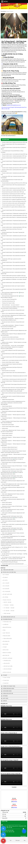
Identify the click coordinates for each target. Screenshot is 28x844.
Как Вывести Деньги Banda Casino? (9, 447)
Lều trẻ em (5, 597)
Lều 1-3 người (6, 583)
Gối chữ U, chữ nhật (7, 658)
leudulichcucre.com (17, 105)
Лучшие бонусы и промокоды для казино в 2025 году (13, 193)
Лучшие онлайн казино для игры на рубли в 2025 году (13, 275)
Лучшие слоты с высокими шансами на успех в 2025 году (14, 360)
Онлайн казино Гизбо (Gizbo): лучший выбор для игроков (14, 524)
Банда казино (5, 428)
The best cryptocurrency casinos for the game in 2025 (13, 205)
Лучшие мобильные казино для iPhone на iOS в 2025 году (14, 182)
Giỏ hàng (5, 695)
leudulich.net (9, 105)
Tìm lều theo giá (7, 599)
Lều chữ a (5, 580)
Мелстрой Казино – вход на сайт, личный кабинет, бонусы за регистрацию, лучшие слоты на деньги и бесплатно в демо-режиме (12, 347)
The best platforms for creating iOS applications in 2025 (13, 199)
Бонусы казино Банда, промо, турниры (10, 426)
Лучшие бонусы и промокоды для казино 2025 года (13, 188)
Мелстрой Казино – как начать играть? (10, 304)
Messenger (18, 840)
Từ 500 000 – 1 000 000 (8, 605)
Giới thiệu (5, 698)
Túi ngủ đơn (6, 680)
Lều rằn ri (5, 577)
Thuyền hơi (5, 624)
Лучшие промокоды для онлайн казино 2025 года (13, 191)
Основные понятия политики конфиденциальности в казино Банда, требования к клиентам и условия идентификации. (13, 403)
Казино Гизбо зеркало (7, 502)
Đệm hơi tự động (7, 652)
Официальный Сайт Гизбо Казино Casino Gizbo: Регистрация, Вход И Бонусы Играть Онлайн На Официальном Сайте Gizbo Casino (12, 472)
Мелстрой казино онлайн (7, 328)
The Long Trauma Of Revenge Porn (9, 299)
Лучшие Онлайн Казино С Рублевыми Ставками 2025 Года (14, 213)
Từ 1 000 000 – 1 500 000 (9, 607)
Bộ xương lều (6, 641)
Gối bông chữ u (7, 660)
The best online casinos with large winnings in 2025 (12, 195)
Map (24, 840)
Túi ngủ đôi (5, 683)
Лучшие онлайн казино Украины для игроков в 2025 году (14, 142)
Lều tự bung (6, 574)
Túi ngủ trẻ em (6, 677)
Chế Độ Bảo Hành (7, 691)
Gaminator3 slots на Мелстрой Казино (10, 337)
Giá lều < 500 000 (7, 602)
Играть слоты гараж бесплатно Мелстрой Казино (13, 313)
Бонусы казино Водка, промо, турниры (10, 362)
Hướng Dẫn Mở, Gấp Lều (9, 616)
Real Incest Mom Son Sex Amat (8, 370)
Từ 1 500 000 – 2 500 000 (9, 610)
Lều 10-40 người (6, 591)
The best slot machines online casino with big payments (13, 203)
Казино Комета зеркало (7, 433)
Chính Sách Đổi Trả (8, 693)
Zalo (10, 840)
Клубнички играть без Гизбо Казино (10, 497)
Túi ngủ (5, 647)
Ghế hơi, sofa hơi (7, 672)
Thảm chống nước (7, 638)
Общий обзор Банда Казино (8, 399)
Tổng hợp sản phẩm (8, 569)
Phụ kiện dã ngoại (7, 619)
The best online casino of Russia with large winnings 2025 (14, 197)
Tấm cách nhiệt (6, 635)
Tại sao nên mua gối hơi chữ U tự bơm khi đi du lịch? (13, 563)
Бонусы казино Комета (7, 435)
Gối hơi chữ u (7, 663)
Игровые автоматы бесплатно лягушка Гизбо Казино (14, 469)
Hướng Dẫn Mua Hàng (8, 688)
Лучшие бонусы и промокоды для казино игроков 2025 (14, 379)
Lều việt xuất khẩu (7, 594)
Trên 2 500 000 (7, 613)
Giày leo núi (5, 649)
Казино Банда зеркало (7, 406)
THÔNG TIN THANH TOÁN (9, 686)
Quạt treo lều (6, 632)
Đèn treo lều (6, 655)
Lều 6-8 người (6, 588)
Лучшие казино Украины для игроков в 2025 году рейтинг (14, 167)
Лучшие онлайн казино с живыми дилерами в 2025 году (14, 156)
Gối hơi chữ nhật (8, 669)
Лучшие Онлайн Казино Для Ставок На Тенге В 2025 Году (14, 277)
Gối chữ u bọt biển (8, 666)
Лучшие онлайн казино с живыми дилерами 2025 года (14, 190)
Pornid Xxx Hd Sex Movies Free (8, 301)
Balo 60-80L (5, 644)
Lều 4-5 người (6, 585)
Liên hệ (5, 700)
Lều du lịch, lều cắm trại (9, 572)
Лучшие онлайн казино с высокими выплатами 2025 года (14, 154)
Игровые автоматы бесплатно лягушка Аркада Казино (14, 387)
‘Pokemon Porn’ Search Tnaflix (8, 303)
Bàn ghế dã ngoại (7, 627)
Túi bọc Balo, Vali (7, 621)
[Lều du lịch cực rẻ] (14, 6)
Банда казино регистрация (8, 424)
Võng (4, 630)
